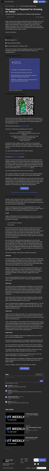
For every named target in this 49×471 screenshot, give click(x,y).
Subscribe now (24, 188)
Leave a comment (24, 368)
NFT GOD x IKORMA (25, 167)
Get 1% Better (42, 1)
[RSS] (38, 464)
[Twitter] (35, 464)
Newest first (38, 374)
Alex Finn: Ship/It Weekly (9, 6)
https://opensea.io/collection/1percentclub (14, 153)
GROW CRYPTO (24, 126)
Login (35, 1)
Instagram (31, 355)
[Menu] (47, 1)
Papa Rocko (16, 156)
